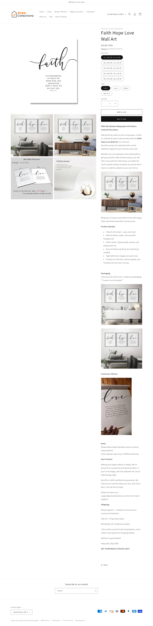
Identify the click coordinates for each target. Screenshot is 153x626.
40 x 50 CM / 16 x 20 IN (112, 68)
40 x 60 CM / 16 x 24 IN (112, 73)
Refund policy (45, 620)
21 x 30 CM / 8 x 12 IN (112, 57)
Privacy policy (56, 620)
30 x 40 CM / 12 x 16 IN (112, 63)
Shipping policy (80, 620)
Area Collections (21, 620)
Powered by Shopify (32, 620)
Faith (106, 88)
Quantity (104, 99)
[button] (129, 14)
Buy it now (121, 119)
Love (116, 88)
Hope (126, 88)
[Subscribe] (95, 591)
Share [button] (105, 565)
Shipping (104, 49)
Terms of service (68, 620)
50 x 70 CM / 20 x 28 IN (113, 79)
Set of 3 (107, 93)
